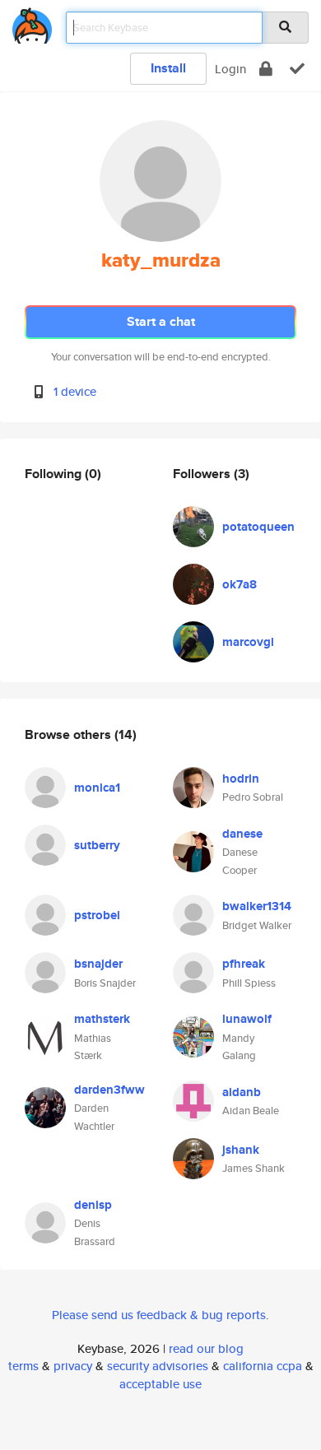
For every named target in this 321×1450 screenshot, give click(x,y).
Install (168, 67)
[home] (32, 22)
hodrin (240, 778)
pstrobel (97, 915)
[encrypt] (265, 68)
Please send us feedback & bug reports (159, 1314)
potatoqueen (258, 527)
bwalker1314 (256, 906)
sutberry (97, 845)
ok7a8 (239, 584)
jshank (240, 1150)
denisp (93, 1205)
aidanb (241, 1092)
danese (242, 834)
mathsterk (102, 1019)
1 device (75, 391)
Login (230, 68)
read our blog (206, 1348)
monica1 (97, 787)
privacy (73, 1365)
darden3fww (109, 1090)
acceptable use (160, 1383)
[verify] (297, 68)
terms (23, 1365)
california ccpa (262, 1365)
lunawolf (247, 1019)
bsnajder (98, 964)
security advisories (157, 1365)
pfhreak (243, 964)
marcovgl (248, 642)
